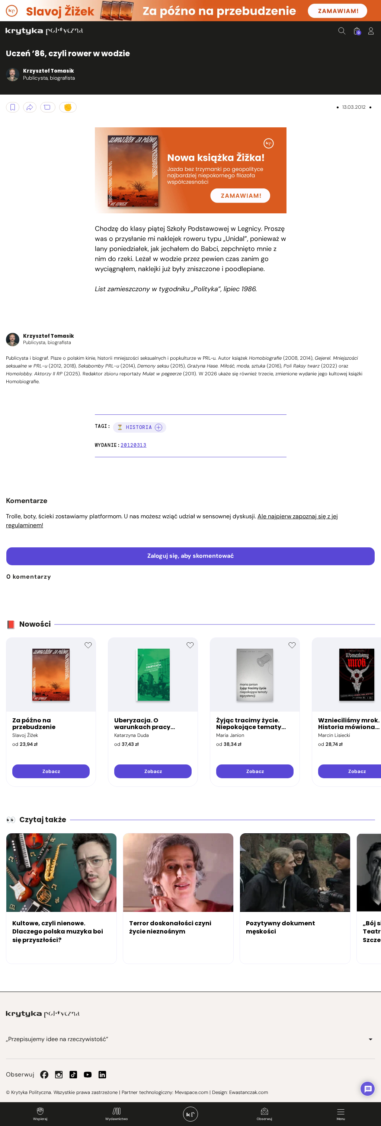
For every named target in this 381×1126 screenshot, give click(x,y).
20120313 (133, 445)
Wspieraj (40, 1119)
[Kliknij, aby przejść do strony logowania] (370, 30)
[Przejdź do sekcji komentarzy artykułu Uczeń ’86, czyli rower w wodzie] (47, 107)
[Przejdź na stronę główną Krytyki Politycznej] (43, 1014)
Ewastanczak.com (248, 1092)
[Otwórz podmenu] (370, 1039)
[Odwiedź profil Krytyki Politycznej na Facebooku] (44, 1074)
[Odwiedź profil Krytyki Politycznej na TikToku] (73, 1074)
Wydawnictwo (116, 1119)
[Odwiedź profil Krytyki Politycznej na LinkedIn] (102, 1074)
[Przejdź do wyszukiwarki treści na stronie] (341, 30)
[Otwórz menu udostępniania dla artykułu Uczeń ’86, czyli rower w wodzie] (29, 107)
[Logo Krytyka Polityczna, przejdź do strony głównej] (44, 31)
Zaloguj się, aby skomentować (190, 556)
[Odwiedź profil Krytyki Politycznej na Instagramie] (58, 1074)
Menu (341, 1119)
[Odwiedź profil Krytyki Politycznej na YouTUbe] (87, 1074)
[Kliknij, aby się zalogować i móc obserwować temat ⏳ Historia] (158, 427)
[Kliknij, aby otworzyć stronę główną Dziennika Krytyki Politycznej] (190, 1114)
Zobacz (51, 771)
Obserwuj (264, 1119)
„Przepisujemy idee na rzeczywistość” (57, 1039)
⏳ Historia (134, 427)
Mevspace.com (191, 1092)
